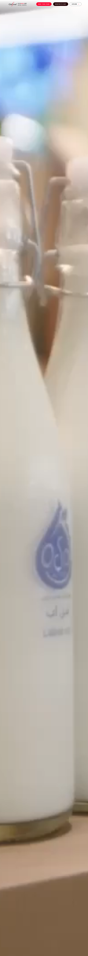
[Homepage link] (18, 4)
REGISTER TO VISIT (60, 4)
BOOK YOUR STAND (44, 4)
